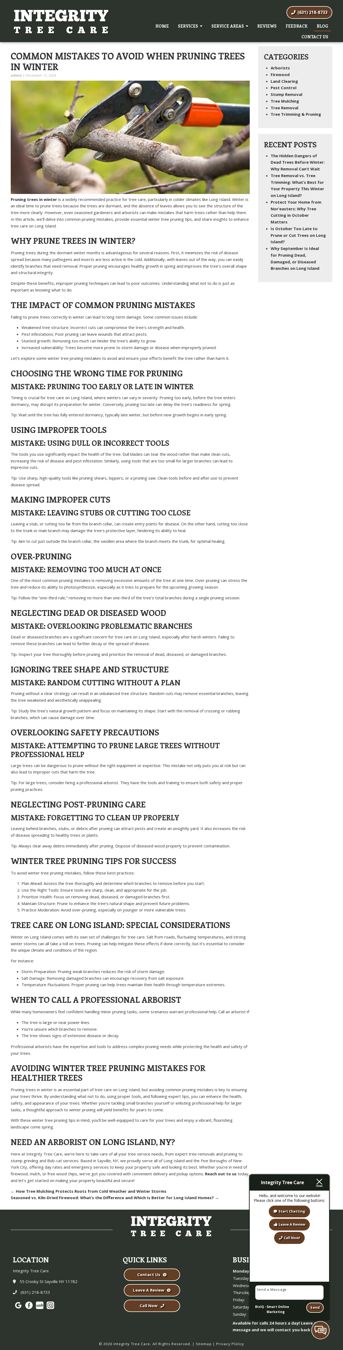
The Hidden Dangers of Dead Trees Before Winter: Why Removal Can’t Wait (298, 162)
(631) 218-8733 (311, 12)
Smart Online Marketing (278, 1309)
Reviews (267, 26)
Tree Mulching (285, 101)
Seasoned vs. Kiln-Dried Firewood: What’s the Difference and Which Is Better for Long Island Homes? (115, 1197)
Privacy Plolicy (230, 1343)
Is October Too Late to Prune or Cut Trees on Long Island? (298, 235)
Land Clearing (284, 81)
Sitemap (204, 1343)
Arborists (280, 67)
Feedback (297, 26)
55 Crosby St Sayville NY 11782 (47, 1281)
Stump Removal (286, 94)
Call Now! (292, 1237)
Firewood (280, 74)
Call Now (149, 1305)
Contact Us (314, 36)
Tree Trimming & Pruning (296, 114)
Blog (322, 26)
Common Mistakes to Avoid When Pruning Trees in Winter (128, 61)
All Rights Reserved (171, 1343)
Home (162, 26)
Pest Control (283, 87)
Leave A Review (148, 1290)
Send (315, 1307)
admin (16, 75)
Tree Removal (284, 107)
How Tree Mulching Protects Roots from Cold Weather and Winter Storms (88, 1191)
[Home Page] (62, 24)
